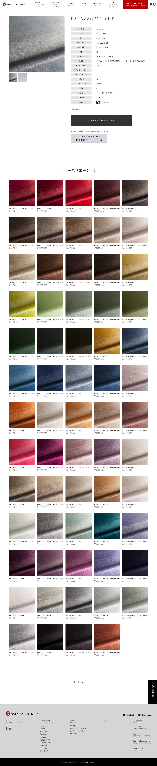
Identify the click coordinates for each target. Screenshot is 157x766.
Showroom (97, 4)
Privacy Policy (138, 749)
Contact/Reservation (135, 4)
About (37, 4)
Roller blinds (44, 731)
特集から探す (74, 733)
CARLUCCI (100, 38)
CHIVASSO (44, 745)
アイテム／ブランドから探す (78, 728)
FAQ (113, 4)
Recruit (9, 728)
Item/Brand (56, 4)
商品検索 (72, 726)
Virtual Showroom (139, 728)
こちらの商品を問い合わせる (101, 120)
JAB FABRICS (45, 737)
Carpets (43, 728)
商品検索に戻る (78, 682)
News (83, 4)
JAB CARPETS (45, 740)
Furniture (43, 734)
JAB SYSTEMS (45, 742)
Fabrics (42, 726)
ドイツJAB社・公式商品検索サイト (89, 138)
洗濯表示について (78, 109)
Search (71, 4)
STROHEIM (44, 751)
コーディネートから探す (77, 731)
